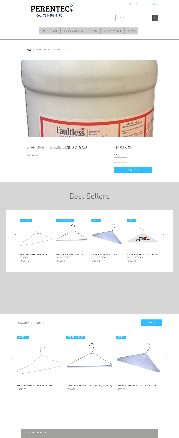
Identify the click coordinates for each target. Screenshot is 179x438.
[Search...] (155, 18)
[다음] (163, 235)
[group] (89, 241)
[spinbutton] (120, 160)
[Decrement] (116, 160)
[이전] (15, 235)
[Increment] (125, 160)
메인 (29, 49)
